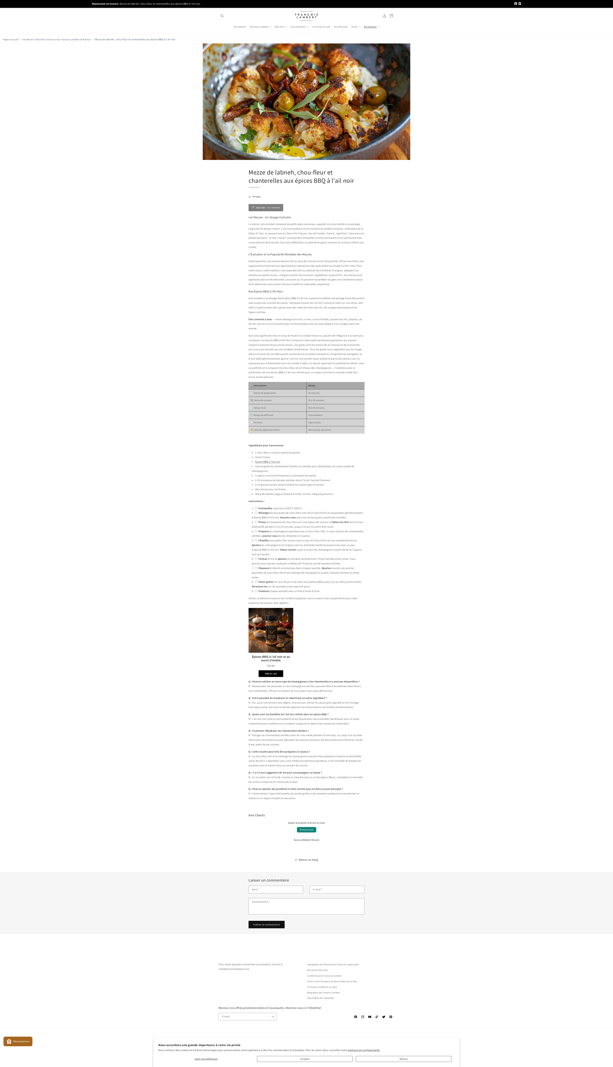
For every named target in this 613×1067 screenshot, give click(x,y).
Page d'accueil (11, 39)
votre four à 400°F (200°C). (280, 508)
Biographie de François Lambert (323, 992)
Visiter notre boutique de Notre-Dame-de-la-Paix (332, 981)
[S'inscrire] (272, 1016)
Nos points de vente (317, 970)
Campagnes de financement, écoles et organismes (333, 964)
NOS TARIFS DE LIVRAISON (320, 998)
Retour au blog (308, 860)
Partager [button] (256, 196)
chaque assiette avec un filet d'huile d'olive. (289, 591)
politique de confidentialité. (364, 1050)
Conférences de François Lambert (324, 975)
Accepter (305, 1059)
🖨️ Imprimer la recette (266, 207)
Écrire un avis (307, 829)
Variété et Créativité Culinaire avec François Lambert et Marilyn (56, 39)
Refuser (404, 1059)
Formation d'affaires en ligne (322, 987)
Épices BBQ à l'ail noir (267, 462)
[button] (222, 15)
